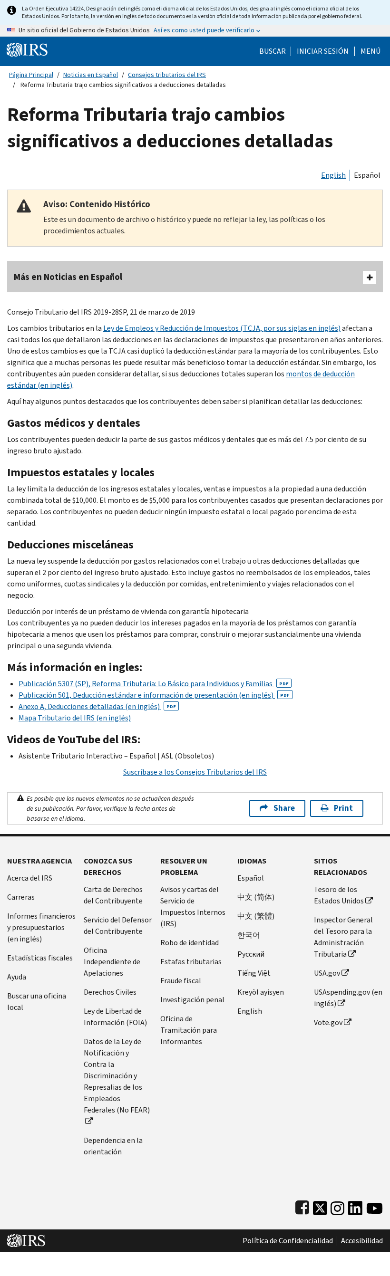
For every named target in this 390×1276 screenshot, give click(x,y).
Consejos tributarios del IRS (167, 74)
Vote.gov (328, 1022)
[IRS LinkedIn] (355, 1206)
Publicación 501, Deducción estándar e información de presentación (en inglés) (154, 695)
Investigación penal (192, 1000)
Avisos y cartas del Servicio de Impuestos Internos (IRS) (192, 906)
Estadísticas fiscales (40, 958)
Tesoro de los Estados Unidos (339, 895)
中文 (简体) (255, 897)
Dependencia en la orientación (113, 1146)
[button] (323, 51)
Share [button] (284, 808)
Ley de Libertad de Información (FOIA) (115, 1016)
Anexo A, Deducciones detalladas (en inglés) (97, 706)
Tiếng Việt (254, 973)
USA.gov (327, 973)
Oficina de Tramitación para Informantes (188, 1030)
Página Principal (31, 74)
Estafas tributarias (191, 962)
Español (367, 175)
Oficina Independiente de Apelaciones (112, 961)
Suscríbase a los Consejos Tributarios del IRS (195, 772)
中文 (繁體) (255, 916)
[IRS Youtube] (374, 1206)
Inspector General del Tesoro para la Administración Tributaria (343, 937)
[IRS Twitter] (320, 1206)
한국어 (248, 935)
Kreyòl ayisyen (260, 992)
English (333, 175)
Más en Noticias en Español (68, 277)
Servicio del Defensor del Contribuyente (118, 925)
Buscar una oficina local (36, 1001)
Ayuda (16, 977)
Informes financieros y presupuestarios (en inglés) (41, 927)
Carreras (21, 897)
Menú (370, 51)
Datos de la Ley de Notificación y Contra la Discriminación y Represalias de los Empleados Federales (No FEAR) (117, 1075)
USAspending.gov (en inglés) (348, 997)
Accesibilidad (362, 1241)
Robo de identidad (189, 943)
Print (343, 808)
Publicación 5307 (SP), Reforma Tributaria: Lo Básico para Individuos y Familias (154, 684)
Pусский (250, 954)
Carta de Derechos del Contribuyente (113, 895)
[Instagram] (337, 1206)
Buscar (272, 51)
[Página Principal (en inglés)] (27, 49)
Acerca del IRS (29, 878)
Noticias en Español (90, 74)
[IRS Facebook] (302, 1206)
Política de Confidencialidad (288, 1241)
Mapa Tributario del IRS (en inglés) (75, 718)
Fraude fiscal (180, 981)
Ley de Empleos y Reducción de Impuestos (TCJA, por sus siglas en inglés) (222, 328)
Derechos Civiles (110, 992)
